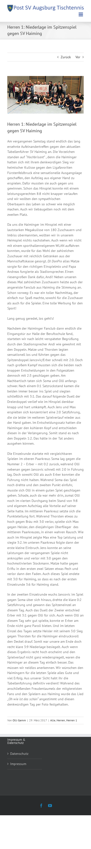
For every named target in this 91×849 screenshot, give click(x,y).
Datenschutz (19, 753)
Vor (77, 57)
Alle (52, 720)
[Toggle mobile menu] (81, 14)
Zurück (66, 57)
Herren (61, 720)
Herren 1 (71, 720)
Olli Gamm (19, 720)
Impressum (18, 764)
